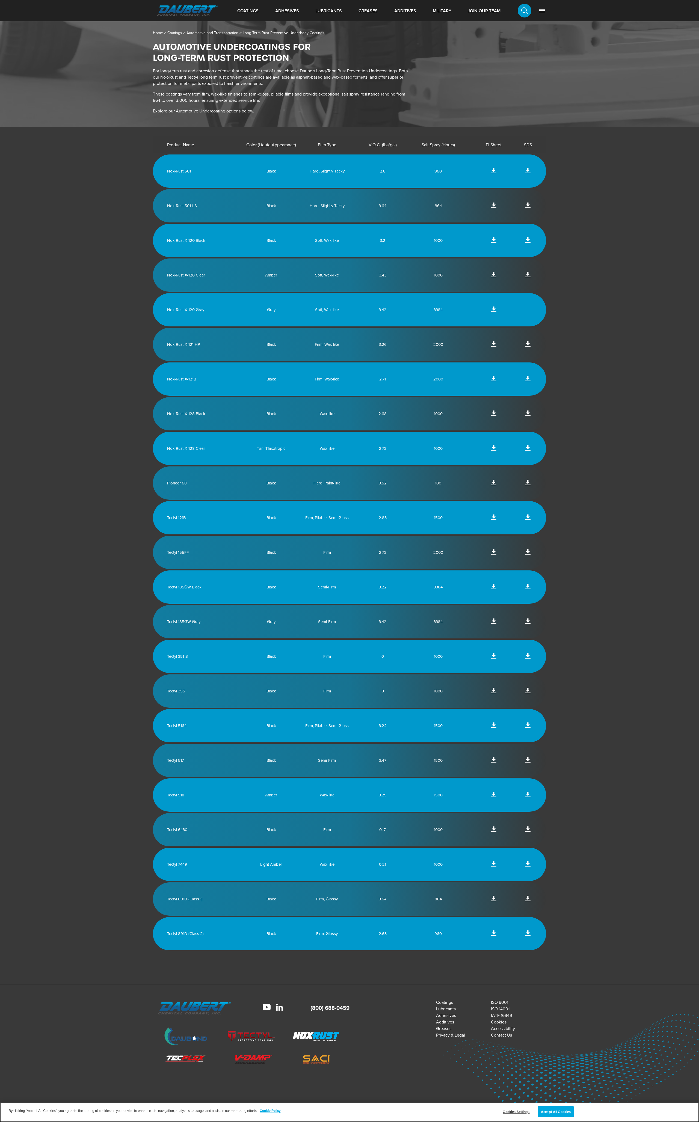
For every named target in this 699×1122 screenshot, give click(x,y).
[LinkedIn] (279, 1008)
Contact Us (501, 1035)
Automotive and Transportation (212, 33)
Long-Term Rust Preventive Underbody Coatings (283, 33)
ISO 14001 (500, 1009)
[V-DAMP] (251, 1060)
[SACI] (316, 1060)
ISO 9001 (499, 1002)
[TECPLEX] (185, 1060)
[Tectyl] (251, 1037)
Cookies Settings (516, 1111)
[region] (349, 1112)
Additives (405, 11)
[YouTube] (266, 1008)
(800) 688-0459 (330, 1008)
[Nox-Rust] (316, 1037)
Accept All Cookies (556, 1111)
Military (442, 11)
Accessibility (503, 1028)
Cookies (499, 1022)
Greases (368, 11)
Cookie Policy (270, 1110)
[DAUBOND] (185, 1037)
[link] (542, 10)
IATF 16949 (501, 1015)
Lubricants (328, 11)
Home (158, 33)
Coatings (248, 11)
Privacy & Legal (450, 1035)
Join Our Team (484, 11)
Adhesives (287, 11)
